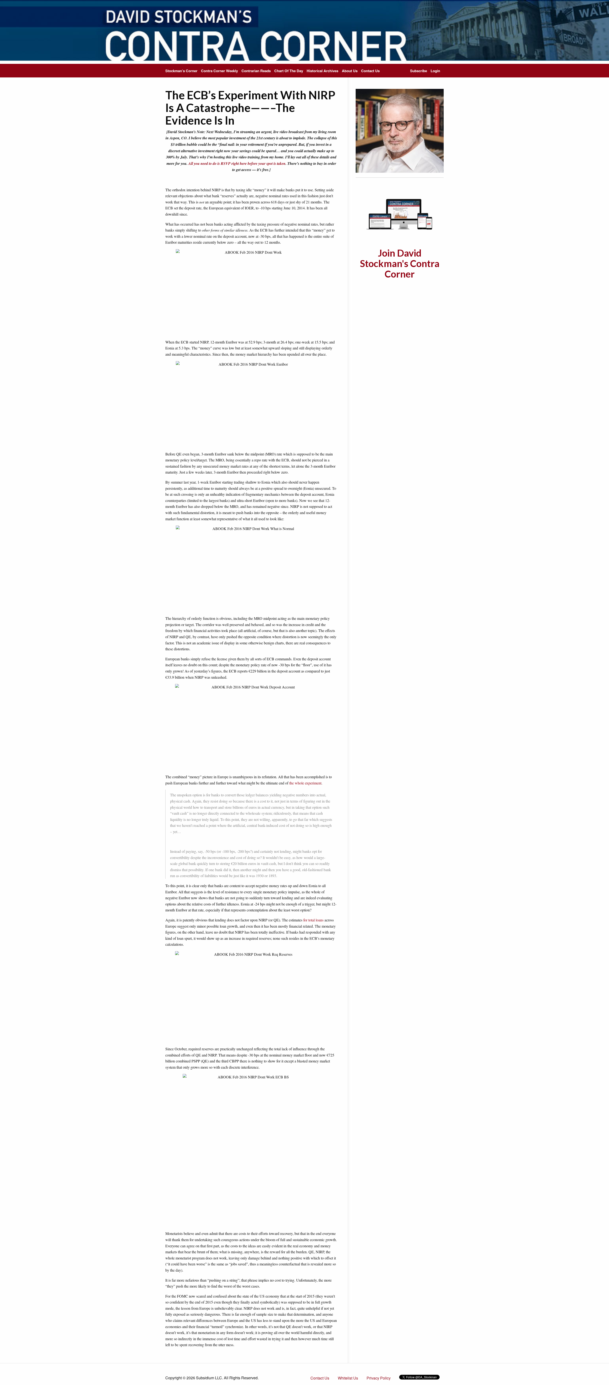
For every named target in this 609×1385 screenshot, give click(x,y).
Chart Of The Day (288, 70)
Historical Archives (322, 70)
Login (435, 70)
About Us (350, 70)
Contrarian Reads (256, 70)
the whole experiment (305, 782)
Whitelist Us (348, 1378)
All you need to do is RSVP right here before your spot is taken (236, 163)
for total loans (313, 919)
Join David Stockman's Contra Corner (399, 263)
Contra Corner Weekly (219, 70)
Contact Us (370, 70)
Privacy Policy (379, 1378)
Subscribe (418, 70)
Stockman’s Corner (181, 70)
